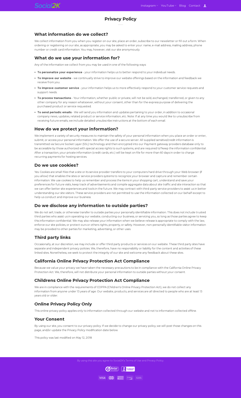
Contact (194, 5)
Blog (182, 5)
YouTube (167, 5)
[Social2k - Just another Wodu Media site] (47, 5)
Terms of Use (133, 360)
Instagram (148, 5)
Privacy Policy (155, 360)
